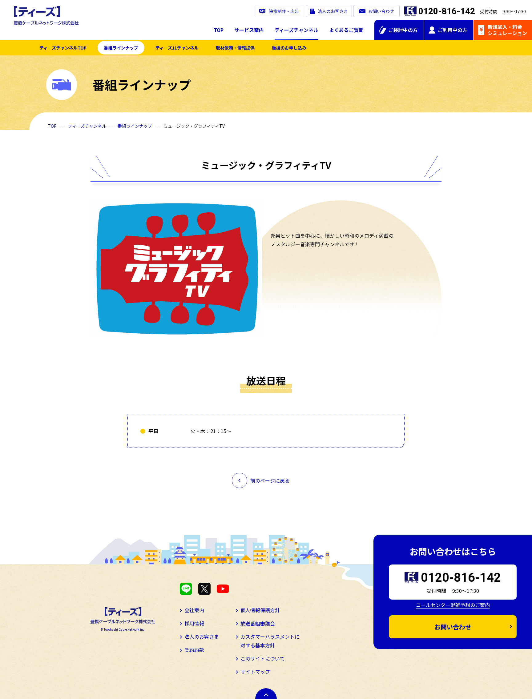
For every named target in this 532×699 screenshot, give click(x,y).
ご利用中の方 (452, 30)
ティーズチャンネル (296, 30)
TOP (219, 30)
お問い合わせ (381, 11)
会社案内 (194, 610)
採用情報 (194, 623)
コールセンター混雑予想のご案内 (453, 605)
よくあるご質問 (346, 30)
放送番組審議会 (257, 623)
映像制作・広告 (284, 11)
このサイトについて (262, 658)
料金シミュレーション (507, 29)
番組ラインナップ (121, 48)
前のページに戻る (270, 480)
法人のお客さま (333, 11)
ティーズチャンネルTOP (63, 48)
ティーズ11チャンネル (177, 48)
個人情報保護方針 (260, 610)
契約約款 (194, 649)
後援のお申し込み (289, 48)
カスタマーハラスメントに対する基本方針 (270, 641)
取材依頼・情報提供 (235, 48)
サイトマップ (255, 671)
